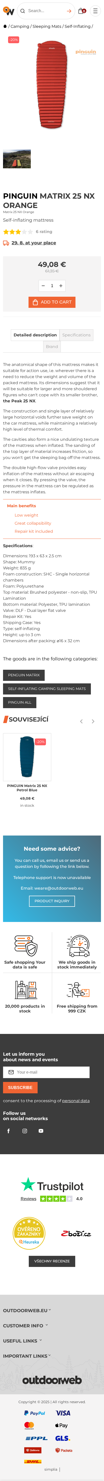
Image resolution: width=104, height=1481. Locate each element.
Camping (20, 26)
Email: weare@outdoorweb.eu (52, 888)
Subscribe (20, 1087)
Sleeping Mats (47, 26)
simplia (50, 1469)
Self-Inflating (78, 26)
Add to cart (56, 302)
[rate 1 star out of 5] (6, 232)
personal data (76, 1100)
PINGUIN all (19, 702)
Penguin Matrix (24, 675)
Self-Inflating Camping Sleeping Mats (47, 688)
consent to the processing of (46, 1100)
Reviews (28, 1199)
